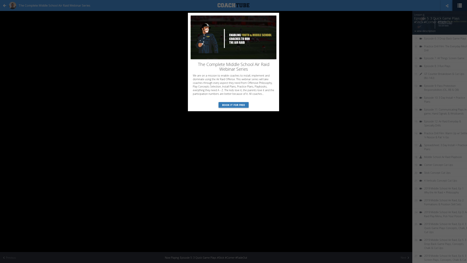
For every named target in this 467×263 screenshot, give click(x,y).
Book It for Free (233, 105)
